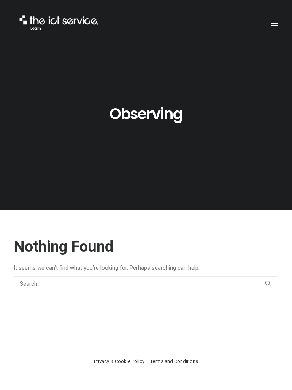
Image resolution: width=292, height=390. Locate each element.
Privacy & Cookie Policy (119, 361)
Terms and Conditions (174, 361)
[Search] (146, 283)
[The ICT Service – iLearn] (60, 23)
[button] (274, 23)
